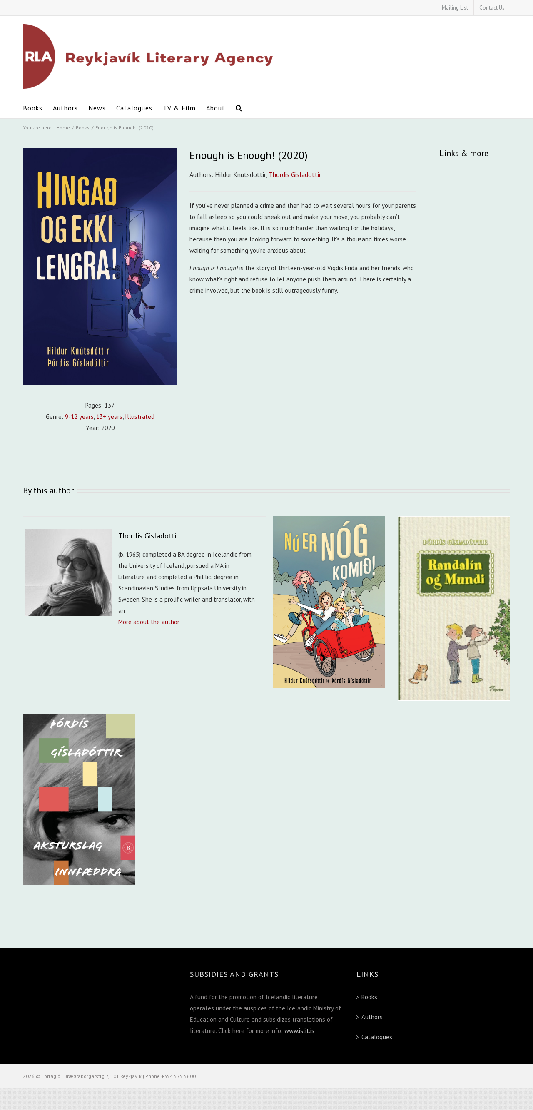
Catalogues (376, 1037)
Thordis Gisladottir (295, 174)
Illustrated (139, 417)
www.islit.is (299, 1031)
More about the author (148, 622)
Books (369, 997)
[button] (239, 107)
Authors (372, 1017)
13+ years (109, 417)
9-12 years (79, 417)
